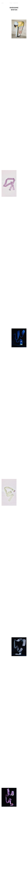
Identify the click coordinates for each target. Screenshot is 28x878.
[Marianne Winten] (14, 9)
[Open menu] (3, 3)
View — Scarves (14, 3)
